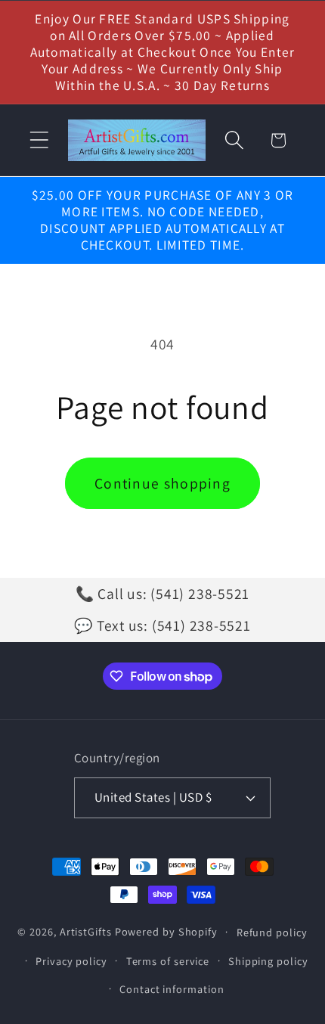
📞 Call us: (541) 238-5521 (163, 594)
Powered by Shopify (166, 931)
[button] (38, 140)
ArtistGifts (86, 931)
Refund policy (272, 932)
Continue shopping (162, 483)
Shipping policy (268, 961)
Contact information (171, 989)
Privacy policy (71, 961)
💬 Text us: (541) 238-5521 (162, 625)
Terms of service (168, 961)
